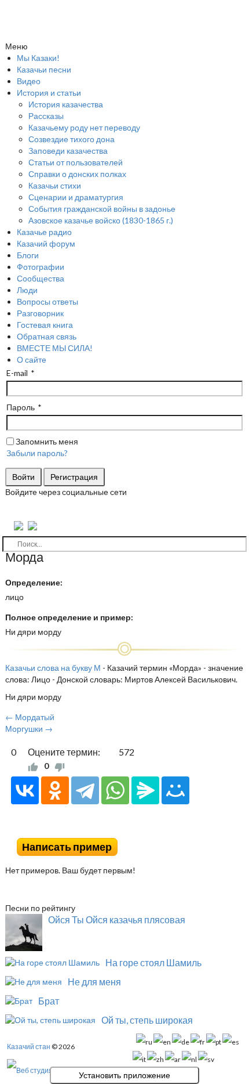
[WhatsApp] (115, 790)
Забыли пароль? (37, 453)
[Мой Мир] (175, 790)
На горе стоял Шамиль (153, 962)
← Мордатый (29, 717)
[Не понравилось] (59, 766)
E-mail (17, 373)
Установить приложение (124, 1075)
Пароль (20, 407)
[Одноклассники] (55, 790)
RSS (239, 829)
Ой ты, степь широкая (147, 1019)
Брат (48, 1000)
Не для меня (94, 981)
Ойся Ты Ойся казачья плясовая (116, 919)
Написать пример (67, 847)
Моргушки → (29, 728)
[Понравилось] (33, 766)
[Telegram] (85, 790)
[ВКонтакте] (25, 790)
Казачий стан (28, 1046)
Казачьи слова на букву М (53, 668)
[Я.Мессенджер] (145, 790)
